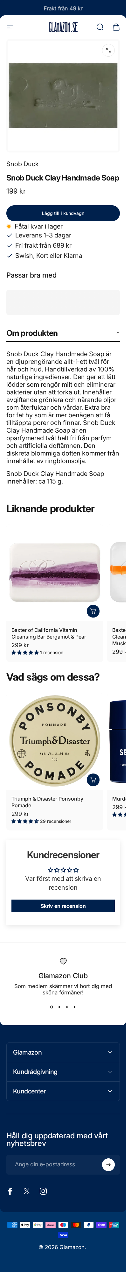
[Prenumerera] (108, 1164)
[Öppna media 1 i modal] (108, 50)
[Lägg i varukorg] (93, 611)
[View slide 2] (59, 1007)
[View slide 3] (67, 1007)
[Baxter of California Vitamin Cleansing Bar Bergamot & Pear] (54, 572)
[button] (63, 333)
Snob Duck (22, 164)
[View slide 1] (52, 1007)
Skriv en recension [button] (63, 906)
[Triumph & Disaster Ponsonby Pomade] (54, 741)
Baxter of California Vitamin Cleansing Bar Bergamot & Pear (48, 633)
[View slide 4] (75, 1007)
